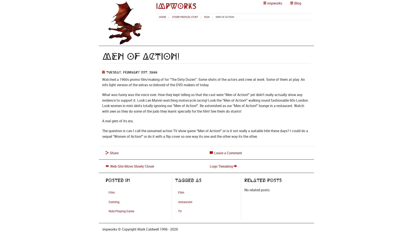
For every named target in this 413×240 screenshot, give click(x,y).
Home (162, 16)
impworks (176, 6)
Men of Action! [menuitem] (225, 17)
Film (207, 16)
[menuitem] (162, 17)
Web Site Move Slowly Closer (132, 166)
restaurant (185, 202)
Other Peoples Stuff (185, 16)
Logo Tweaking (221, 166)
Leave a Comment (227, 153)
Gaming (114, 202)
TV (180, 211)
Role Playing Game (121, 211)
